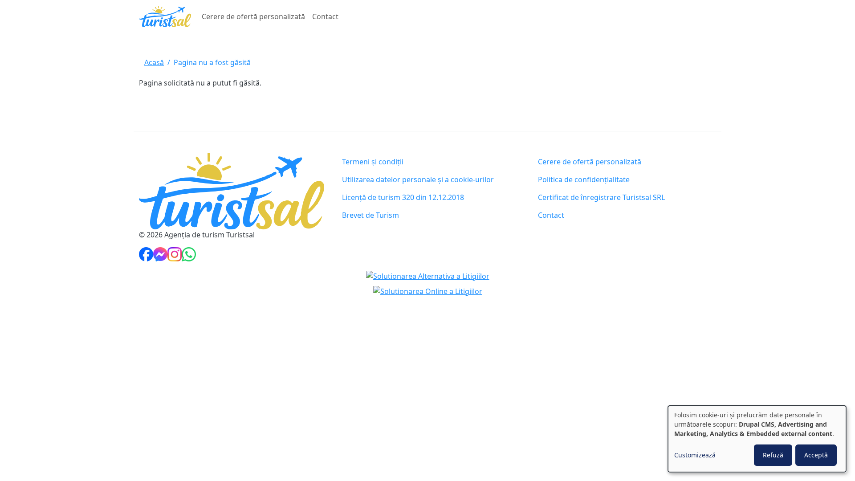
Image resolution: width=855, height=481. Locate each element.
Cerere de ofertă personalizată (253, 16)
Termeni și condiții (372, 162)
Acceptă (816, 455)
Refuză (773, 455)
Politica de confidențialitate (584, 179)
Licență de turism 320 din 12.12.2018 (403, 197)
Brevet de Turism (370, 215)
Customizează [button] (695, 455)
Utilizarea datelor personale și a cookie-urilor (418, 179)
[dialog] (757, 439)
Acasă (154, 62)
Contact (325, 16)
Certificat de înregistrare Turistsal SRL (601, 197)
